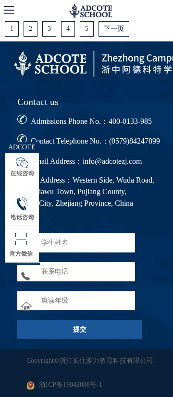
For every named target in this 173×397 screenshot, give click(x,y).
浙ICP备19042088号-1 (70, 384)
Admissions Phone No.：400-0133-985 (91, 121)
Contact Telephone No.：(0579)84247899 (95, 141)
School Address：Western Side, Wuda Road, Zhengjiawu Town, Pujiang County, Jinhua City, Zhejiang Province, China (85, 191)
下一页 (114, 28)
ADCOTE (22, 147)
